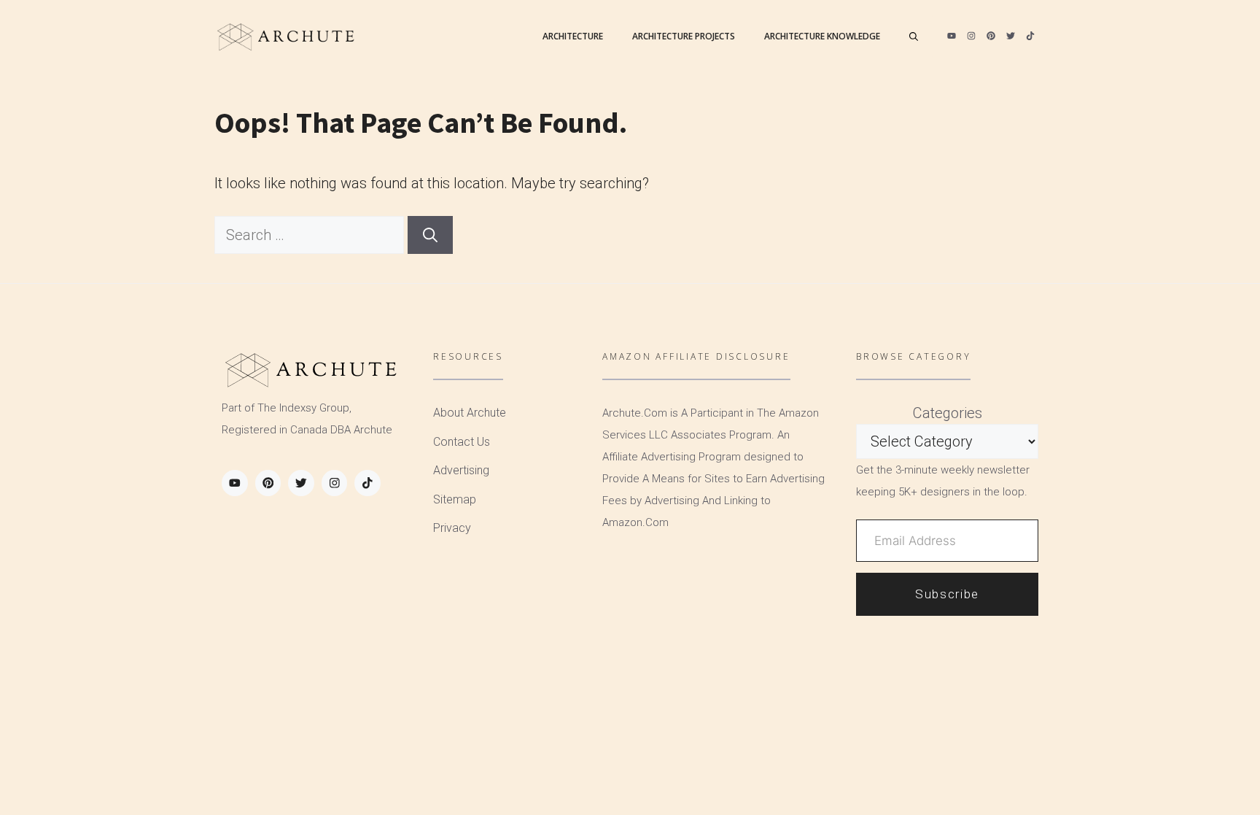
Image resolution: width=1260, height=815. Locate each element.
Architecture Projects (683, 36)
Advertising (461, 470)
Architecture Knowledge (822, 36)
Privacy (452, 528)
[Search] (430, 235)
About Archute (469, 413)
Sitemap (454, 499)
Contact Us (461, 442)
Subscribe (947, 594)
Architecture (572, 36)
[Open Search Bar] (914, 36)
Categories (947, 413)
